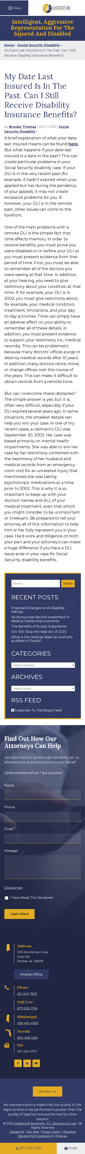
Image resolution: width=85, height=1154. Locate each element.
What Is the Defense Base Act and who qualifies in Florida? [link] (42, 639)
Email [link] (72, 1148)
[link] (56, 8)
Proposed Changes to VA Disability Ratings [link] (38, 610)
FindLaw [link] (61, 1136)
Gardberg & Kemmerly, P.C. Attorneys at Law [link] (45, 1123)
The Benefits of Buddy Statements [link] (39, 626)
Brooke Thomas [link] (22, 127)
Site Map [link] (33, 1132)
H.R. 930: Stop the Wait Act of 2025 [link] (38, 632)
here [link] (73, 144)
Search (68, 583)
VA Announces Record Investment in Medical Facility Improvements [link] (40, 619)
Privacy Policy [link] (51, 1132)
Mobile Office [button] (31, 974)
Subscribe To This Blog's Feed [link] (38, 710)
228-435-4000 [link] (28, 1023)
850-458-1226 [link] (27, 1038)
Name (9, 785)
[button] (14, 8)
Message (11, 851)
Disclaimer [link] (17, 1132)
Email (9, 829)
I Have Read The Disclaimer (31, 898)
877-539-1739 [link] (27, 1008)
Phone (9, 807)
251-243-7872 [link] (27, 994)
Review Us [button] (47, 1091)
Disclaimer (13, 888)
